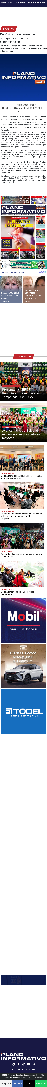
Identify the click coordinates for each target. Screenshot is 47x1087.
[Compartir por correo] (15, 108)
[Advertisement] (23, 327)
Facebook (17, 1084)
